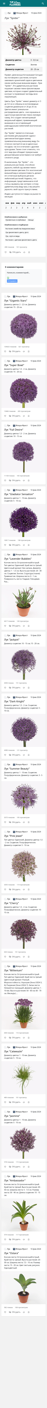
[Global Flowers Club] (16, 3)
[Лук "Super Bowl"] (23, 386)
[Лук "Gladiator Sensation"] (23, 515)
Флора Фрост (22, 13)
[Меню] (4, 3)
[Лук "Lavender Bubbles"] (23, 587)
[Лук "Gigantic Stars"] (23, 321)
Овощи (31, 220)
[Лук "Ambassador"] (23, 1205)
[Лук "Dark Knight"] (23, 723)
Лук (9, 13)
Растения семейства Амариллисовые (20, 229)
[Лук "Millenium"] (23, 999)
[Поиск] (43, 3)
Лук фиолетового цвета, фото (16, 232)
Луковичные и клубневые (15, 220)
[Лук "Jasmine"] (23, 1136)
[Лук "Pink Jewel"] (23, 857)
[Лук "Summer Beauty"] (23, 790)
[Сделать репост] (25, 252)
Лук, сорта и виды (12, 236)
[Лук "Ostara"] (23, 1278)
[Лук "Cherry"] (23, 925)
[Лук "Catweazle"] (23, 1072)
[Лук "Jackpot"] (23, 659)
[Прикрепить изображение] (8, 277)
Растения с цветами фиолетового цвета (21, 240)
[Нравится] (7, 252)
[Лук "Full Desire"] (23, 450)
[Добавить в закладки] (30, 252)
